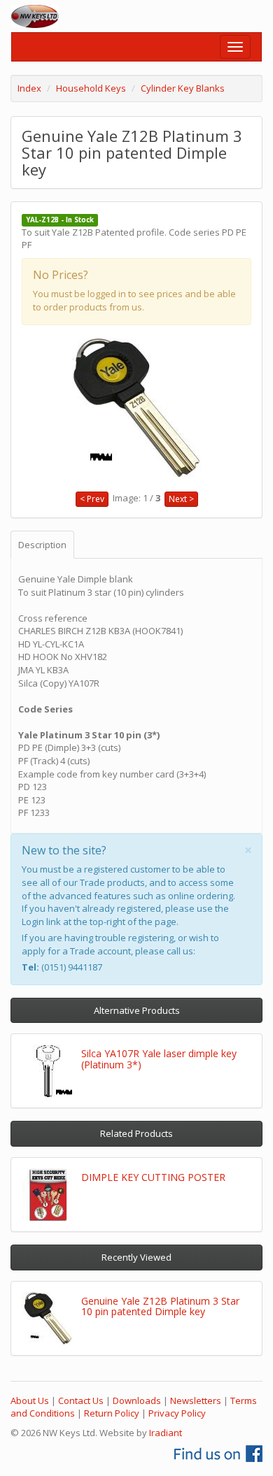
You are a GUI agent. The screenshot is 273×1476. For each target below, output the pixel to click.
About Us (29, 1400)
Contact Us (81, 1400)
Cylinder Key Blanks (183, 88)
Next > (181, 499)
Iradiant (165, 1432)
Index (29, 88)
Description (42, 544)
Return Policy (111, 1413)
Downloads (137, 1400)
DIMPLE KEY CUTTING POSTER (153, 1177)
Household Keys (91, 88)
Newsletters (195, 1400)
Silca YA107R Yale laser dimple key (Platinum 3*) (159, 1058)
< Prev (92, 499)
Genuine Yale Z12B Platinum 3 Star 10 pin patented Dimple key (160, 1306)
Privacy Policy (177, 1413)
